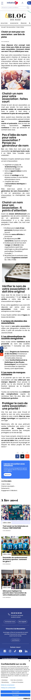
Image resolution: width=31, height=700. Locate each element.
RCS (7, 352)
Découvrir (7, 474)
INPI (28, 384)
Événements (5, 488)
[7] (27, 456)
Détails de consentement (7, 685)
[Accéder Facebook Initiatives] (5, 651)
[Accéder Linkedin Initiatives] (26, 651)
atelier (16, 165)
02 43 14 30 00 (16, 613)
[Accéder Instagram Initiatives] (10, 651)
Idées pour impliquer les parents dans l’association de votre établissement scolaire (14, 593)
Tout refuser (15, 695)
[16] (22, 456)
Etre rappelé (22, 621)
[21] (17, 456)
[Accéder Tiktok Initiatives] (15, 651)
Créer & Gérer (20, 27)
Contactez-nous (10, 621)
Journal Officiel (6, 332)
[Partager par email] (1, 354)
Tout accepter (15, 691)
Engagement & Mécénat (9, 490)
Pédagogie (23, 23)
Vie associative (14, 23)
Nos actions (4, 23)
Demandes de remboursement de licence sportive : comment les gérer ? (15, 559)
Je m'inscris (15, 640)
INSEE (7, 360)
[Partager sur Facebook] (1, 348)
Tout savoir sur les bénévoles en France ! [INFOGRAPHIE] (15, 527)
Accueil (3, 27)
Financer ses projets (7, 486)
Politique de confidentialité (8, 687)
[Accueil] (12, 3)
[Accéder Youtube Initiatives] (20, 651)
